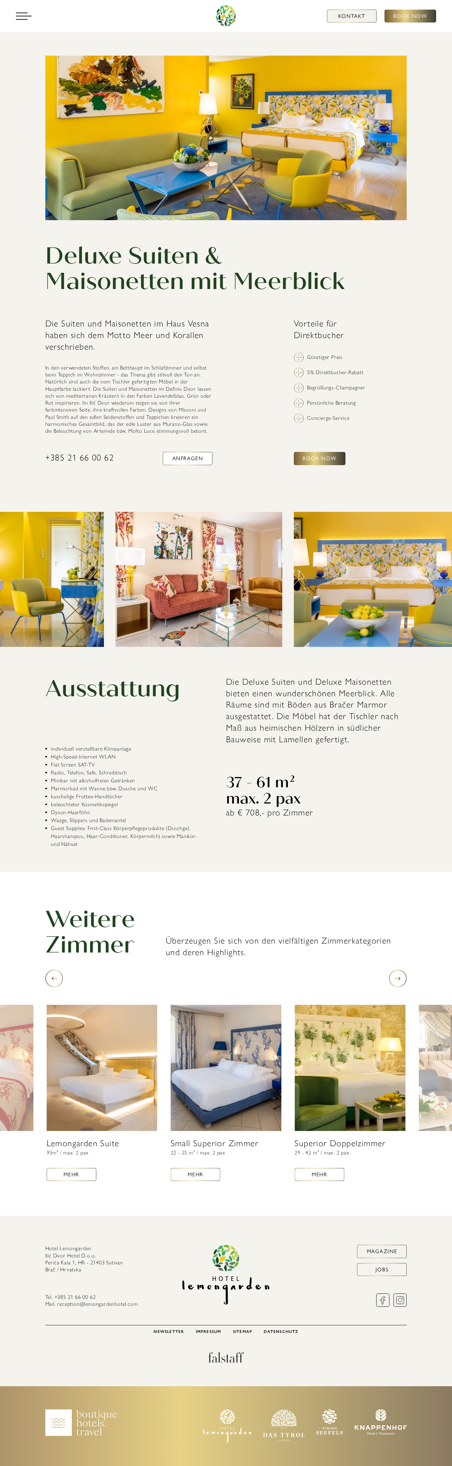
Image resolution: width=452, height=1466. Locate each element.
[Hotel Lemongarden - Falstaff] (226, 1361)
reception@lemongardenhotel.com (97, 1304)
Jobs (382, 1269)
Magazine (382, 1251)
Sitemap (242, 1331)
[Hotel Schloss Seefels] (329, 1433)
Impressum (208, 1331)
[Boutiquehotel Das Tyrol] (284, 1440)
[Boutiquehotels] (81, 1434)
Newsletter (169, 1331)
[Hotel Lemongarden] (226, 16)
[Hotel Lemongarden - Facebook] (382, 1305)
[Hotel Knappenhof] (381, 1433)
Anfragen (187, 458)
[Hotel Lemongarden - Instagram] (400, 1305)
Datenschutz (281, 1331)
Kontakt (351, 16)
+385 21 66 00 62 (79, 457)
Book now (410, 16)
